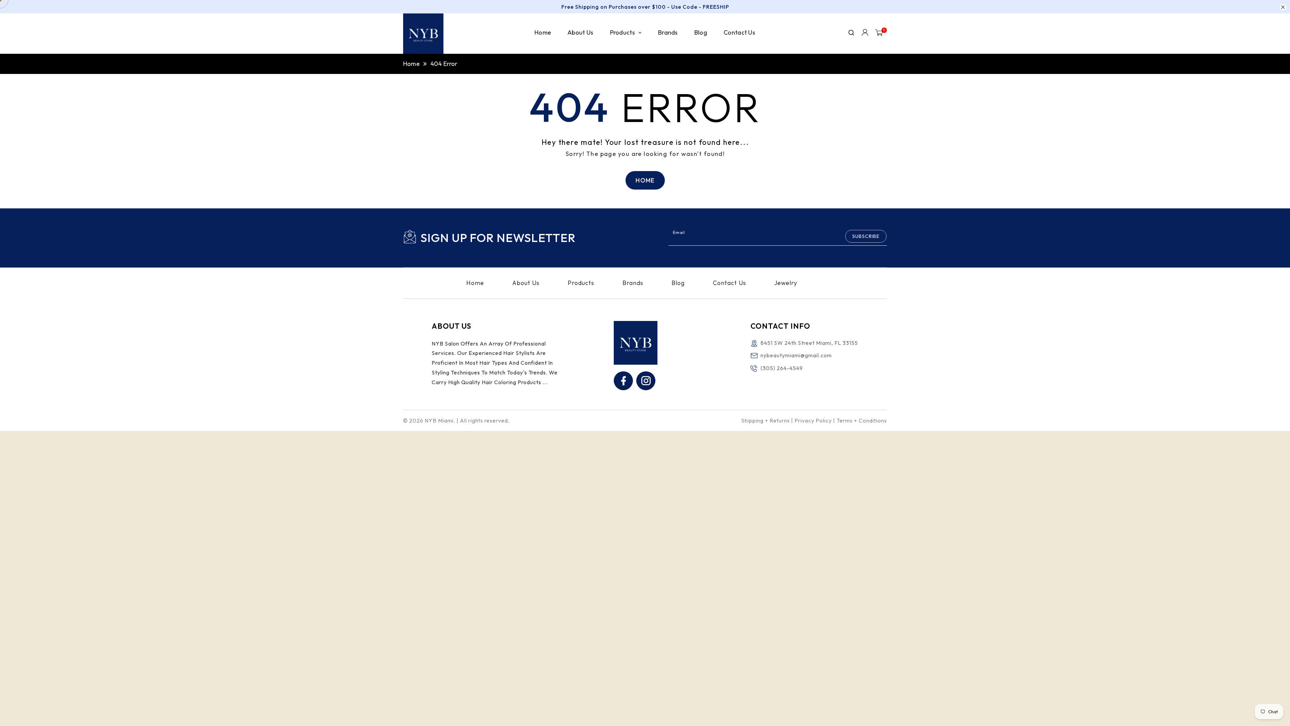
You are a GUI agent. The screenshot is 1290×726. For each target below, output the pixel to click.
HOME (645, 180)
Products (581, 283)
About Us (526, 283)
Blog (678, 283)
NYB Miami (439, 420)
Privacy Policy (813, 420)
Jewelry (785, 283)
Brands (632, 283)
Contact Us (729, 283)
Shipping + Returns (765, 420)
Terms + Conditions (861, 420)
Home (411, 64)
